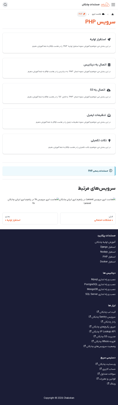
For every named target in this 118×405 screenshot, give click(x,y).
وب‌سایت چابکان (107, 364)
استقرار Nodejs (108, 251)
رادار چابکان (110, 321)
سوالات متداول (108, 374)
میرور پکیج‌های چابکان (104, 326)
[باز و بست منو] (113, 4)
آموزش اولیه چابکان (105, 242)
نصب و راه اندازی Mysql (103, 279)
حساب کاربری (109, 369)
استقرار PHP (109, 256)
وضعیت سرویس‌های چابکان (101, 346)
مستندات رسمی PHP (98, 170)
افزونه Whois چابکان (105, 341)
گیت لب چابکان (108, 312)
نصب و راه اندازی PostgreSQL (100, 284)
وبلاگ (113, 383)
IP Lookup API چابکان (104, 331)
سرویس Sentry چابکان (104, 317)
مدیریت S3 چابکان (106, 336)
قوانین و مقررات (107, 378)
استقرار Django (108, 247)
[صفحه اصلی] (113, 14)
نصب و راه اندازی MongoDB (101, 289)
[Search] (5, 4)
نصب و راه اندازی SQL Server (100, 294)
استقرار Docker (108, 261)
